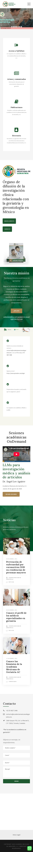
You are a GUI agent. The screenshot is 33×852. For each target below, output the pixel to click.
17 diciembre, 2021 (11, 658)
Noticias (11, 582)
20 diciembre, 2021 (11, 559)
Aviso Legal (16, 835)
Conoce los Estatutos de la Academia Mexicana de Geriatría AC (14, 667)
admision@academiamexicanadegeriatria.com (16, 318)
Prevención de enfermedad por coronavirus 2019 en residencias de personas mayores (16, 567)
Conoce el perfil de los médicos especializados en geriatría (16, 616)
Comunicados (13, 681)
